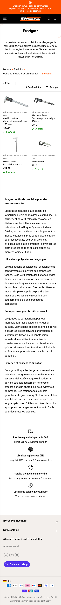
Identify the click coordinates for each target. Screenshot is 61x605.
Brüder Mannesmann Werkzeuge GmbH (38, 597)
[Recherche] (49, 19)
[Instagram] (11, 555)
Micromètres (38, 161)
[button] (5, 19)
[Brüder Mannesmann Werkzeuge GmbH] (30, 19)
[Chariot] (55, 19)
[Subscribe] (56, 546)
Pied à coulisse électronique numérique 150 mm (43, 118)
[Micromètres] (45, 144)
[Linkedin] (6, 555)
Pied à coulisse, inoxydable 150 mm (13, 163)
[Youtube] (17, 555)
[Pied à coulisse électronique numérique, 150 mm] (16, 101)
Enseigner (47, 73)
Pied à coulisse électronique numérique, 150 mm (15, 121)
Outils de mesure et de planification (20, 73)
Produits (18, 69)
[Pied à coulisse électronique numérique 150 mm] (45, 101)
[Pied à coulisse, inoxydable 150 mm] (16, 144)
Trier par (54, 87)
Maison (7, 69)
